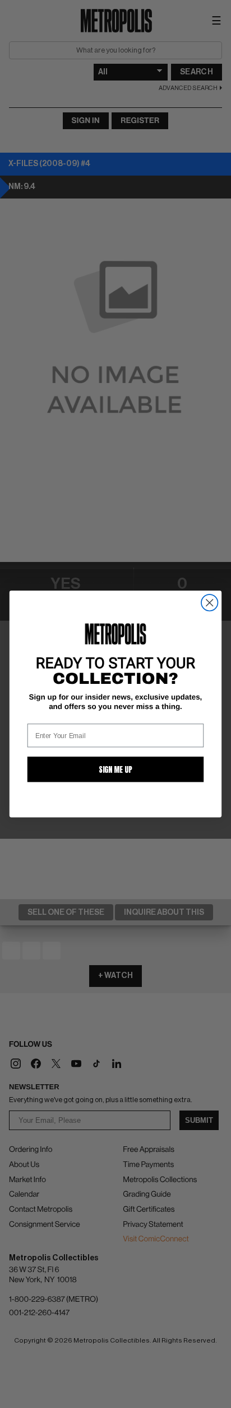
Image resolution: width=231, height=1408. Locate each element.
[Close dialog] (209, 602)
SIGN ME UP (115, 769)
